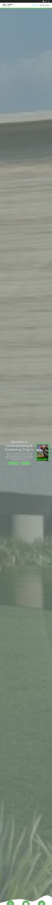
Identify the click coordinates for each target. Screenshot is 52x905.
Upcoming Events (45, 5)
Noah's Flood (26, 463)
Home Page (35, 5)
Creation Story (13, 463)
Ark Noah (8, 5)
